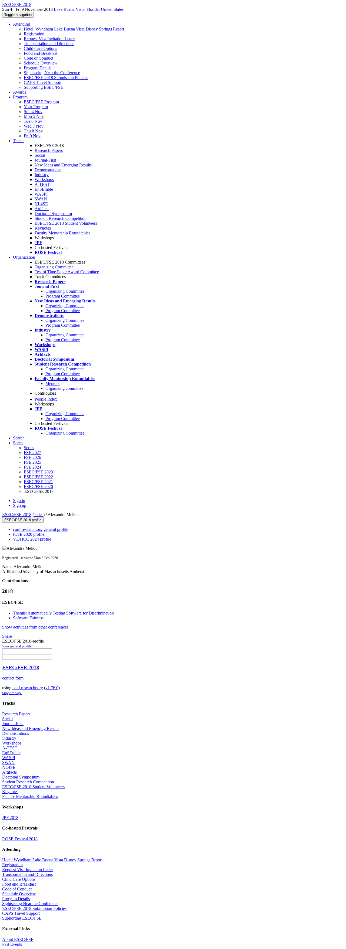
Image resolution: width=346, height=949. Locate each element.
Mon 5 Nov (34, 116)
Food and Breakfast (40, 53)
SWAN (41, 199)
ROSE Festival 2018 (20, 839)
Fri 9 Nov (32, 136)
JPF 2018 (10, 817)
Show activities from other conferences (35, 627)
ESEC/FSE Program (41, 102)
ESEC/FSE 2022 (38, 476)
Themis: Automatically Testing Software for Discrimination (63, 613)
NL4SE (41, 204)
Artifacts (42, 208)
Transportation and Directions (49, 43)
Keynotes (43, 228)
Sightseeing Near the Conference (52, 72)
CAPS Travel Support (42, 82)
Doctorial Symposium (53, 213)
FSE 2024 (32, 467)
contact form (13, 678)
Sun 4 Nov (33, 111)
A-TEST (42, 184)
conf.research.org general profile (40, 529)
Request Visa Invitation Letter (49, 38)
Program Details (37, 68)
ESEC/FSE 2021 (38, 481)
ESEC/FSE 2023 (38, 472)
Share (7, 636)
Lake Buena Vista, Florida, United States (89, 9)
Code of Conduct (38, 58)
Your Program (36, 106)
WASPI (41, 194)
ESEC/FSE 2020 (38, 486)
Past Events (12, 944)
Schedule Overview (41, 63)
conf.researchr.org (27, 687)
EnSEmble (44, 189)
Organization (24, 257)
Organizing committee (64, 388)
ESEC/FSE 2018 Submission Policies (56, 77)
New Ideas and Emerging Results (63, 165)
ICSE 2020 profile (28, 534)
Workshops (44, 179)
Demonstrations (48, 170)
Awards (19, 92)
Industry (42, 174)
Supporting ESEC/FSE (43, 87)
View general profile (17, 646)
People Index (46, 399)
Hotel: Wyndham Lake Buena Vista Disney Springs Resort (74, 29)
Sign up (19, 505)
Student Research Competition (60, 218)
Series (29, 447)
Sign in (19, 500)
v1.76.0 (51, 687)
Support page (12, 693)
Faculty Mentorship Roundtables (62, 233)
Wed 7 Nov (34, 126)
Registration (34, 34)
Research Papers (49, 150)
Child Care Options (40, 48)
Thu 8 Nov (33, 131)
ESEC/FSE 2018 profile (22, 520)
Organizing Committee (54, 267)
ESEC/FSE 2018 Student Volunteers (66, 223)
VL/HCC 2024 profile (32, 539)
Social (40, 155)
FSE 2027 (32, 452)
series (38, 514)
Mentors (52, 383)
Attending (21, 24)
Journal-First (45, 160)
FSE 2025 (32, 462)
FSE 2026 (32, 457)
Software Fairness (28, 618)
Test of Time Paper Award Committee (67, 271)
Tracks (18, 140)
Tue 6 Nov (33, 121)
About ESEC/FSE (18, 939)
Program (20, 97)
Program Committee (62, 296)
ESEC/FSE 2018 (16, 514)
